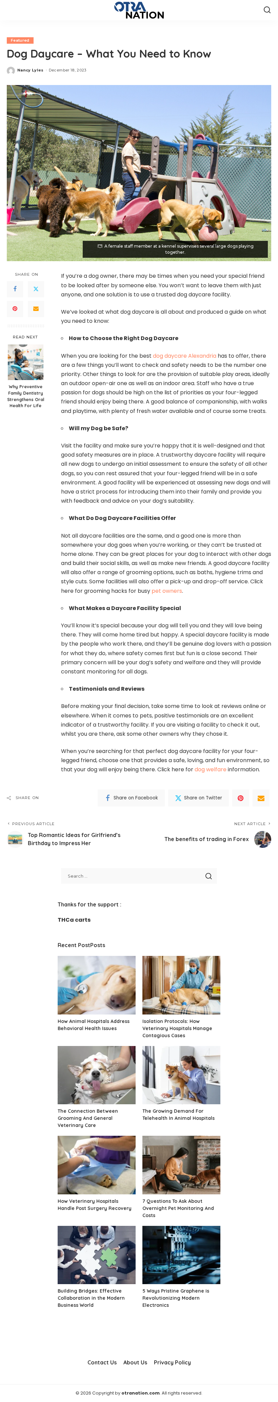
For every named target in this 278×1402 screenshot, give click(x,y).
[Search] (267, 10)
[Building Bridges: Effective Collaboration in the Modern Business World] (97, 1255)
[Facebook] (15, 289)
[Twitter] (36, 289)
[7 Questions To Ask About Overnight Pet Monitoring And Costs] (181, 1165)
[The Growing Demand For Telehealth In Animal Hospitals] (181, 1075)
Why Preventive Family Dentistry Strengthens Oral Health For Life (25, 396)
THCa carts (74, 920)
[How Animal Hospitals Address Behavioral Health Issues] (97, 985)
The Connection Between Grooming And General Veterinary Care (88, 1118)
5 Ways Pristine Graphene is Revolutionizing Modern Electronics (175, 1298)
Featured (20, 40)
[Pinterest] (15, 309)
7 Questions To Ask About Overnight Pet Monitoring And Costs (178, 1208)
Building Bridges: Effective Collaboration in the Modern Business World (91, 1298)
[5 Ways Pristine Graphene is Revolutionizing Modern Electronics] (181, 1255)
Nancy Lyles (30, 70)
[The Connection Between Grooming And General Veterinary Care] (97, 1075)
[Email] (36, 309)
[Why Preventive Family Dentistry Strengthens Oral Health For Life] (25, 362)
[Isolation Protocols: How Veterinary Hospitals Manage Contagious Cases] (181, 985)
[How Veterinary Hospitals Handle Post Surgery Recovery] (97, 1165)
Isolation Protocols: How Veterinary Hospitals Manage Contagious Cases (177, 1028)
